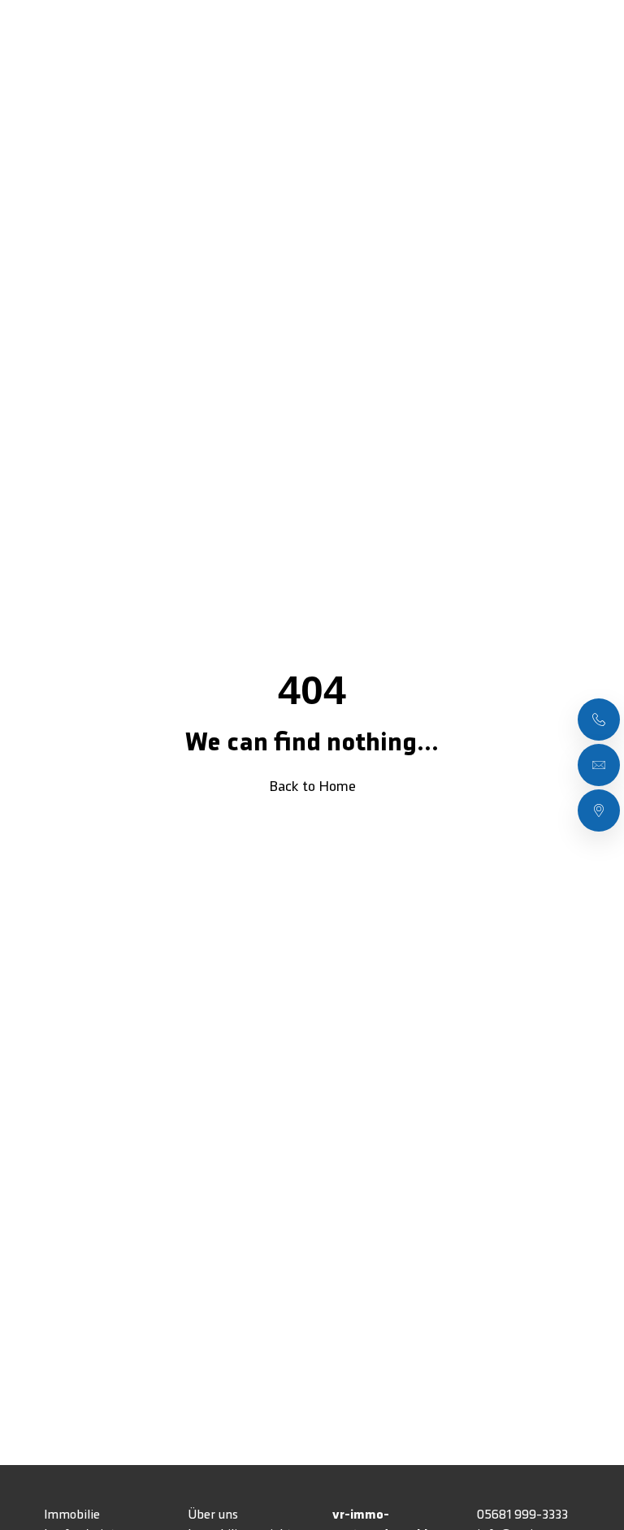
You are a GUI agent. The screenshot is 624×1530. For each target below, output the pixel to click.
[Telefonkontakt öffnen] (599, 719)
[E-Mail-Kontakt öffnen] (599, 765)
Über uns (213, 1515)
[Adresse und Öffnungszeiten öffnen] (599, 810)
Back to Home (312, 787)
